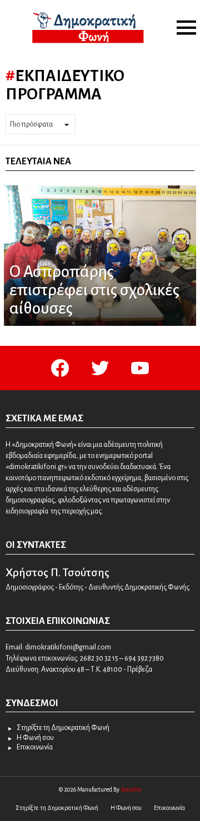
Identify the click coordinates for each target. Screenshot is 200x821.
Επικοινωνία (35, 747)
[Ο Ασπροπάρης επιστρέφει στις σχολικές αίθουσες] (100, 255)
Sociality (131, 789)
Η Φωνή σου (35, 738)
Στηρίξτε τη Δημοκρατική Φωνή (63, 728)
